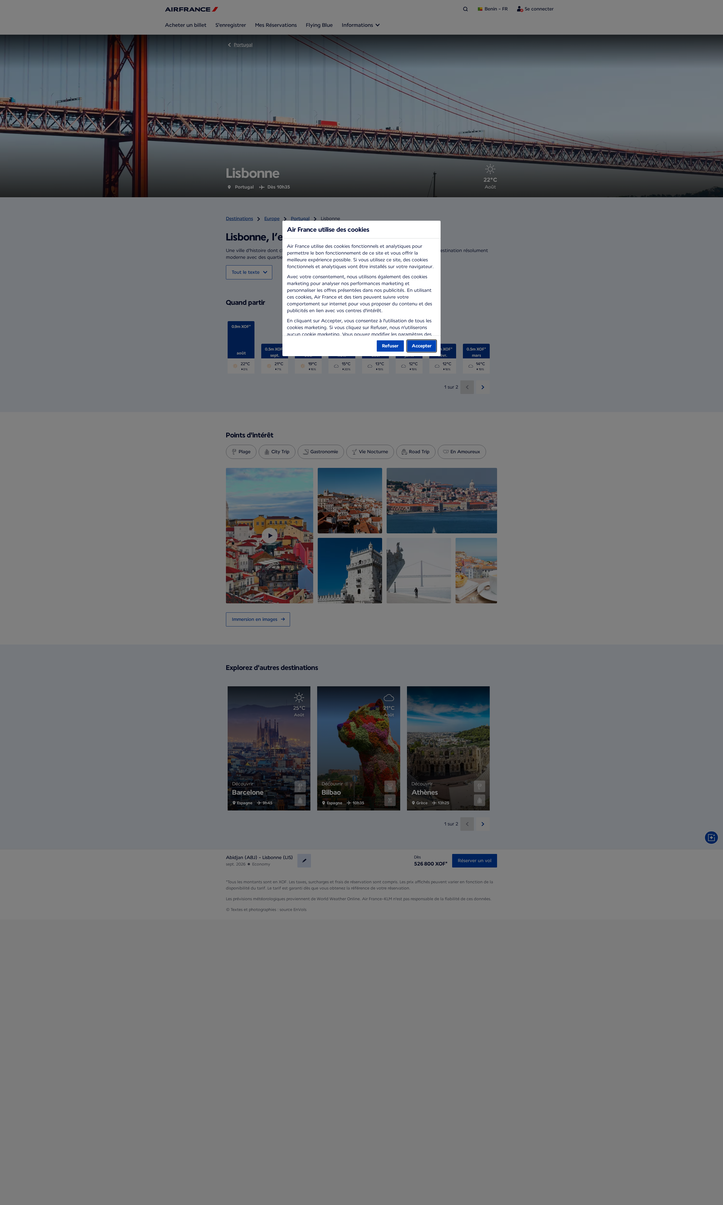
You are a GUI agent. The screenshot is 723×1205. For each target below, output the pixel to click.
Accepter (422, 346)
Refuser (390, 346)
